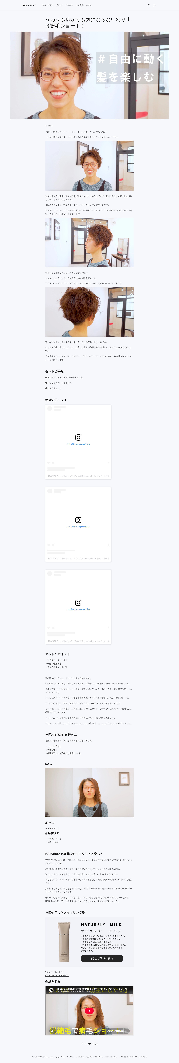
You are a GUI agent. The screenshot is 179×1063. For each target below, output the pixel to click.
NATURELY (41, 1057)
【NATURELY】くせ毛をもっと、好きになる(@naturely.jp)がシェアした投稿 (78, 476)
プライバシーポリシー (68, 1057)
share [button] (50, 126)
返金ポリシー (134, 1057)
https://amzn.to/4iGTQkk (57, 975)
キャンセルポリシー (111, 1057)
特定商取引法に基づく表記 (94, 1057)
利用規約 (81, 1057)
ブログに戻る (91, 1043)
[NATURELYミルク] (89, 966)
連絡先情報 (124, 1057)
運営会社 (144, 1057)
